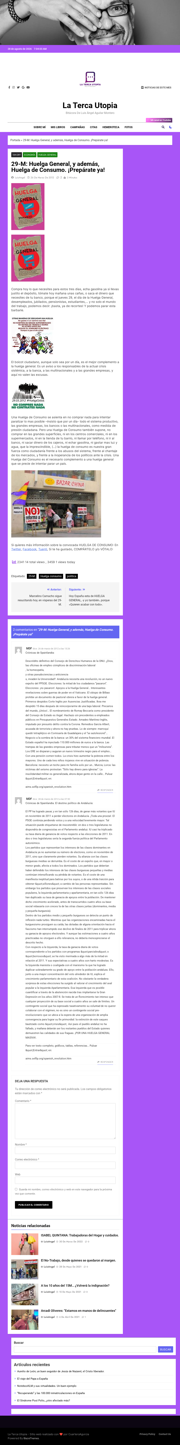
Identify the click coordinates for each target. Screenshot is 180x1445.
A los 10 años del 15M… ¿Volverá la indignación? (75, 1285)
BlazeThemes (31, 1438)
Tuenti (42, 549)
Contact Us (165, 1434)
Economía (29, 154)
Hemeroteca (110, 127)
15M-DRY (16, 154)
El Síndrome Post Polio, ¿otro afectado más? (43, 1400)
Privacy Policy (147, 1434)
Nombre (21, 1144)
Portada (15, 140)
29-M (31, 576)
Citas (93, 127)
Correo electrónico (27, 1159)
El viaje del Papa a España (32, 1378)
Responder (107, 790)
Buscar (19, 1342)
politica (71, 576)
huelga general (47, 154)
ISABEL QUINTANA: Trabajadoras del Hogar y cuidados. (80, 1235)
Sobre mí (40, 127)
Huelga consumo (51, 576)
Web (17, 1174)
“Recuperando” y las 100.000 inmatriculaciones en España (51, 1393)
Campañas (77, 127)
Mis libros (58, 127)
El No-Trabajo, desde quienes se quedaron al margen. (78, 1260)
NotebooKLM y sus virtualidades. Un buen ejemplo (46, 1386)
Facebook (30, 549)
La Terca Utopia (90, 105)
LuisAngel (20, 177)
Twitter (16, 549)
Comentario (23, 1101)
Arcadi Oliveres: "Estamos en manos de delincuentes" (78, 1310)
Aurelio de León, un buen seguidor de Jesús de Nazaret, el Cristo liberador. (60, 1371)
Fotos (129, 127)
